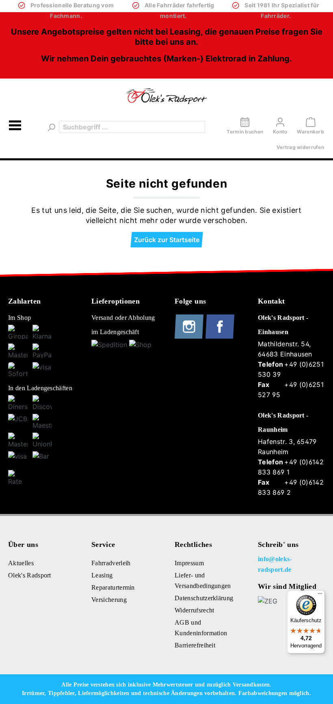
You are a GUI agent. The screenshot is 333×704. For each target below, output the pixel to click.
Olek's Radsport (29, 575)
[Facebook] (219, 337)
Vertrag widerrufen (300, 147)
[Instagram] (190, 337)
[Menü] (15, 126)
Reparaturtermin (113, 587)
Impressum (189, 563)
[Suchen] (51, 127)
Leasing (101, 575)
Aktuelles (21, 563)
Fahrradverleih (110, 563)
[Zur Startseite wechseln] (166, 96)
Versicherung (109, 599)
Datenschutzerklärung (204, 598)
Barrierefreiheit (195, 645)
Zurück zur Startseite (166, 240)
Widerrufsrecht (194, 610)
